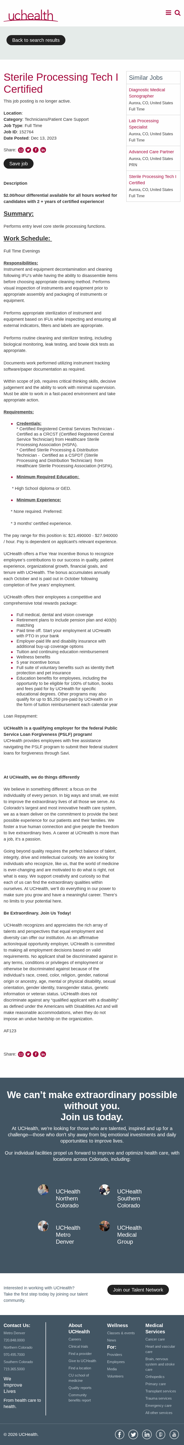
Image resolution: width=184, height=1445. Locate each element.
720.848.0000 (14, 1340)
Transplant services (160, 1391)
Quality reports (80, 1388)
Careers (75, 1339)
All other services (158, 1413)
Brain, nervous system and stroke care (160, 1364)
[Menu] (168, 13)
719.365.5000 (14, 1369)
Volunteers (115, 1376)
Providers (114, 1355)
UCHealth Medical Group (129, 1234)
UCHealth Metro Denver (68, 1234)
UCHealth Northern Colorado (68, 1198)
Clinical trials (78, 1346)
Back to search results (36, 40)
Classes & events (121, 1333)
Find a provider (80, 1354)
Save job (18, 163)
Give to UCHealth (82, 1361)
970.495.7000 (14, 1355)
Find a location (80, 1368)
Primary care (155, 1384)
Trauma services (158, 1398)
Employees (116, 1362)
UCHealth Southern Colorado (129, 1198)
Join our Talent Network (138, 1289)
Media (112, 1369)
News (111, 1340)
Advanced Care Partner (151, 151)
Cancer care (155, 1339)
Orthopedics (155, 1377)
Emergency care (158, 1405)
